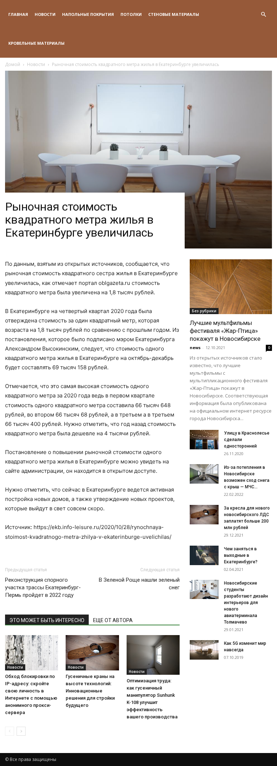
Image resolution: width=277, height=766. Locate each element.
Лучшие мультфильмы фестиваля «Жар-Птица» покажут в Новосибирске (225, 330)
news (195, 347)
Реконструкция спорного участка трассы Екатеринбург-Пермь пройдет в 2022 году (43, 587)
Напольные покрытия (88, 14)
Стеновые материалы (173, 14)
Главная (18, 14)
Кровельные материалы (36, 43)
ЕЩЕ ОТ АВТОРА (113, 620)
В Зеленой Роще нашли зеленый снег (139, 584)
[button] (263, 14)
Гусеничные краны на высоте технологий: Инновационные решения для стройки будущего (90, 691)
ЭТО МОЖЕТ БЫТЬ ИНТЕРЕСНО (46, 620)
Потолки (131, 14)
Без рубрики (204, 310)
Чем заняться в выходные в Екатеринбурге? (241, 555)
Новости (45, 14)
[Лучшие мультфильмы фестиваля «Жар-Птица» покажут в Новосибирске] (231, 286)
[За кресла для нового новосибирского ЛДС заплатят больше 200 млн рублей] (204, 514)
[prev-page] (9, 731)
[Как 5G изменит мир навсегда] (204, 649)
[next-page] (21, 731)
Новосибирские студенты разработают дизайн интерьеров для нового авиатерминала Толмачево (246, 603)
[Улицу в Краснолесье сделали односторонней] (204, 439)
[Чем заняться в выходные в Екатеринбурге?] (204, 555)
